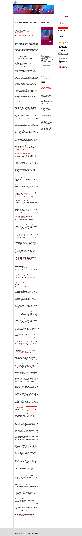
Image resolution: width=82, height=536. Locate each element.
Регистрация (64, 0)
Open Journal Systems (61, 30)
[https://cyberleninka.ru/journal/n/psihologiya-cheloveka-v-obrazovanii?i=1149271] (63, 63)
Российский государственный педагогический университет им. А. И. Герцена (30, 531)
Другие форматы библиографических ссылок (46, 65)
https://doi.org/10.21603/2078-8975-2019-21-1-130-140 (23, 217)
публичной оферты (47, 91)
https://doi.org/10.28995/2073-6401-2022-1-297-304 (26, 188)
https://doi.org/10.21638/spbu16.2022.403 (21, 398)
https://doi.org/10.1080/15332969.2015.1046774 (22, 264)
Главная (16, 19)
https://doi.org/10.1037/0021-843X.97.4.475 (21, 253)
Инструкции (46, 14)
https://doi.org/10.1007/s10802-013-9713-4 (26, 235)
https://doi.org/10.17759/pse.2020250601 (21, 122)
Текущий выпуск (23, 14)
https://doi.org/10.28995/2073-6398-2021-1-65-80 (22, 153)
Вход (68, 0)
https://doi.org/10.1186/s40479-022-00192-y (21, 282)
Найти (67, 16)
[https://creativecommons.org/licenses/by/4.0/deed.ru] (63, 48)
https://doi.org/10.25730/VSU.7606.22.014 (24, 194)
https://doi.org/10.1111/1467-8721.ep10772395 (22, 275)
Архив (28, 14)
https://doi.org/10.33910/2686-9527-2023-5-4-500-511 (25, 35)
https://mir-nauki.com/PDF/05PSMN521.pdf (21, 147)
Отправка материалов (39, 14)
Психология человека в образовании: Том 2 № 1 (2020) (37, 522)
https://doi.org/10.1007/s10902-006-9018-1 (21, 240)
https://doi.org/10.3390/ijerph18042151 (21, 352)
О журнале (17, 14)
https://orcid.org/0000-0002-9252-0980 (19, 32)
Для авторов (62, 23)
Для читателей (62, 22)
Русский (61, 36)
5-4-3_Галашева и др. (45, 47)
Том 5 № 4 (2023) (24, 19)
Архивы (19, 19)
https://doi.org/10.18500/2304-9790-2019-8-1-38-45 (23, 165)
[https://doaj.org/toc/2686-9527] (63, 68)
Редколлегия (32, 14)
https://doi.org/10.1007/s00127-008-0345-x (28, 229)
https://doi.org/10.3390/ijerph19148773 (25, 259)
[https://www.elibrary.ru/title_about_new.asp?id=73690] (63, 58)
